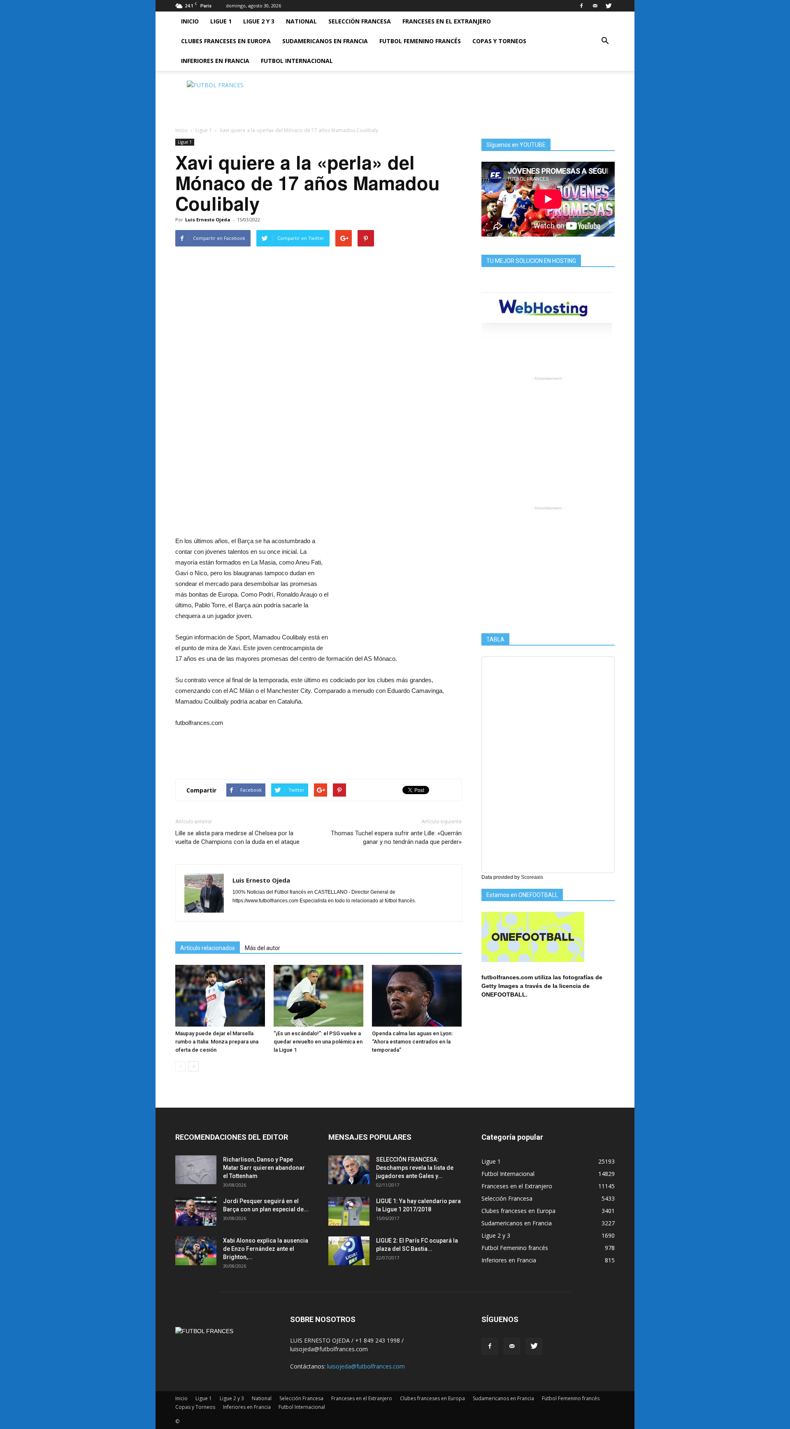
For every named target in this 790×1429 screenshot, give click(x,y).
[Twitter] (608, 6)
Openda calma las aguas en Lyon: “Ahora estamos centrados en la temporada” (412, 1041)
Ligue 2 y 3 (258, 21)
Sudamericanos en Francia (325, 41)
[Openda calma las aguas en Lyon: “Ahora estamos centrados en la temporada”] (417, 996)
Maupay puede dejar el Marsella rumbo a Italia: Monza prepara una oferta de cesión (216, 1041)
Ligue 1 (221, 21)
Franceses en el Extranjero (446, 21)
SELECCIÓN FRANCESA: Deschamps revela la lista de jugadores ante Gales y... (414, 1167)
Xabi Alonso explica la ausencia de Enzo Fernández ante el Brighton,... (265, 1248)
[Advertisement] (465, 99)
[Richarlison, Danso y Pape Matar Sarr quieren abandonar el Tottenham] (195, 1169)
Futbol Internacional (297, 61)
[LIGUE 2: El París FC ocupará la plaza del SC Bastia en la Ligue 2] (348, 1250)
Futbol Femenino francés (420, 41)
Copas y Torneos (499, 41)
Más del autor (262, 948)
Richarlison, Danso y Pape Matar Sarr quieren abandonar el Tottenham (264, 1167)
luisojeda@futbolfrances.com (366, 1366)
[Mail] (595, 6)
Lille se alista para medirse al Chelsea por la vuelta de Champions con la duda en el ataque (237, 838)
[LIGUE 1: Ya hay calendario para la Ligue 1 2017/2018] (348, 1211)
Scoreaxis (532, 877)
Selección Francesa (359, 21)
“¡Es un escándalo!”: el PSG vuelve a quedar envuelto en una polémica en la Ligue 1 (318, 1041)
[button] (605, 41)
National (301, 21)
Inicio (190, 21)
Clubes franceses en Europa (226, 41)
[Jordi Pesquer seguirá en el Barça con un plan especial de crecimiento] (195, 1211)
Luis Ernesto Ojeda (207, 219)
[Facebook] (581, 6)
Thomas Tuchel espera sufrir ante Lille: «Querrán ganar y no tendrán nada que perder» (396, 838)
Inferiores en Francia (215, 61)
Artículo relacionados (207, 948)
